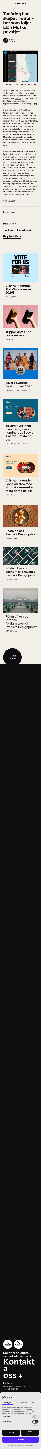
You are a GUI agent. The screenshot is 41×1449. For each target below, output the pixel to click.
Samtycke (7, 1403)
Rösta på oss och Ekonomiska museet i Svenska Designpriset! (21, 572)
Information (21, 1403)
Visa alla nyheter (12, 657)
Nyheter (12, 41)
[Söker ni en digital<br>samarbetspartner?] (20, 1361)
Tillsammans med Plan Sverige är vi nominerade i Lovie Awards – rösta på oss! (19, 432)
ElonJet (18, 99)
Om (32, 1403)
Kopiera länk (12, 236)
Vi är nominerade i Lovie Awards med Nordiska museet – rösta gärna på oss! (19, 486)
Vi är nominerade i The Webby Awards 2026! (19, 289)
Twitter (8, 230)
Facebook (24, 230)
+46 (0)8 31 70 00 (10, 1389)
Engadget (10, 201)
